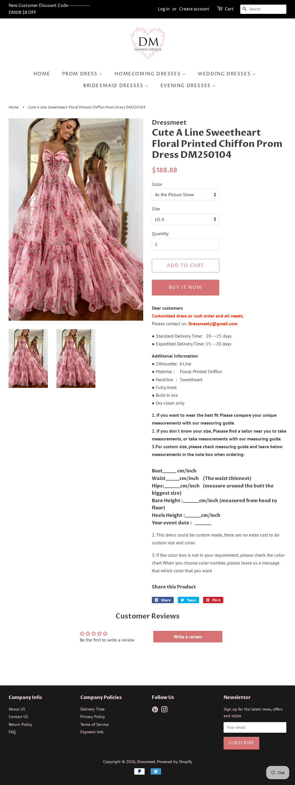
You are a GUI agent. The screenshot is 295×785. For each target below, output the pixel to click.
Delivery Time (92, 709)
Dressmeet (146, 761)
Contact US (18, 716)
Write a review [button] (188, 637)
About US (17, 709)
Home (41, 74)
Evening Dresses (186, 86)
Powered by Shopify (174, 761)
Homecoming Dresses (148, 74)
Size (156, 209)
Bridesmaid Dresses (114, 86)
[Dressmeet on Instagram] (164, 710)
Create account (194, 9)
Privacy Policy (92, 716)
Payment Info (92, 731)
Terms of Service (94, 724)
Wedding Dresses (225, 74)
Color (157, 184)
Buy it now (185, 287)
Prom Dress (80, 74)
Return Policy (20, 724)
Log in (164, 9)
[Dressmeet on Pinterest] (155, 710)
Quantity (160, 233)
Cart (229, 9)
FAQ (12, 731)
